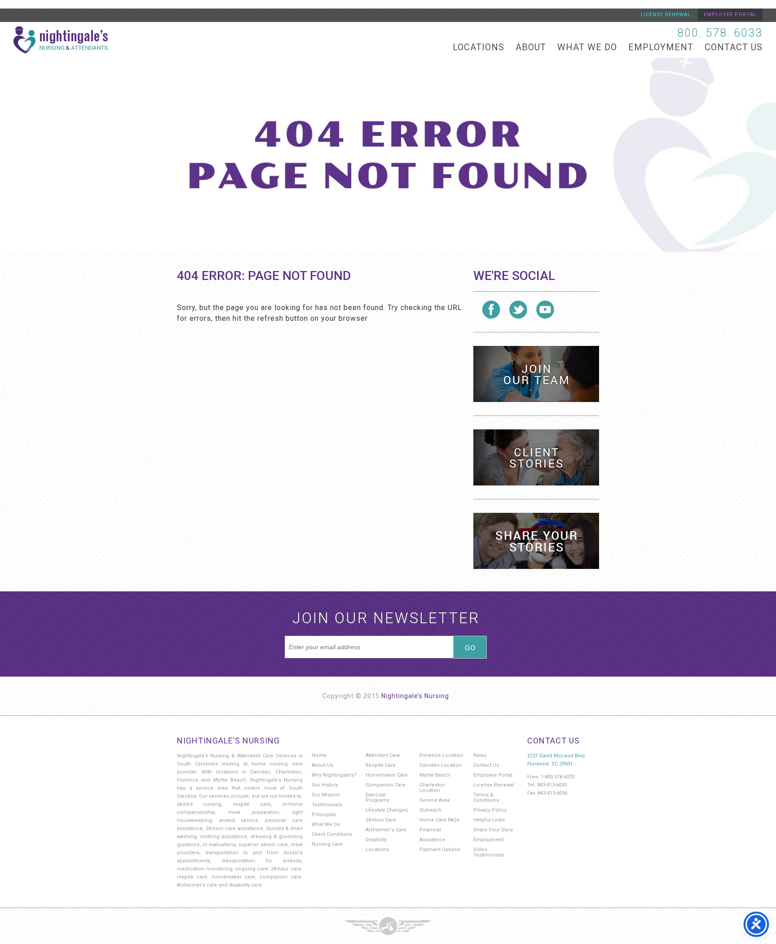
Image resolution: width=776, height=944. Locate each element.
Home (319, 755)
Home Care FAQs (439, 820)
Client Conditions (332, 834)
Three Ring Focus (388, 926)
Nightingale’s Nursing (415, 695)
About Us (322, 765)
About (531, 47)
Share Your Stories (536, 541)
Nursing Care (327, 844)
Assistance (432, 840)
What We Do (587, 47)
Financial (430, 830)
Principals (324, 814)
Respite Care (381, 765)
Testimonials (327, 805)
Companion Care (386, 785)
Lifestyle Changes (387, 810)
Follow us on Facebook (491, 310)
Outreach (430, 810)
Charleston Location (432, 787)
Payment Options (439, 849)
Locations (478, 47)
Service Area (434, 800)
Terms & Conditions (486, 797)
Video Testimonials (488, 852)
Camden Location (440, 765)
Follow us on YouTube (545, 310)
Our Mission (326, 795)
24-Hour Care (381, 820)
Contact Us (734, 47)
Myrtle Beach (434, 775)
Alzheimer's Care (386, 830)
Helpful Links (489, 820)
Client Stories (536, 457)
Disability (376, 840)
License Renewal (666, 14)
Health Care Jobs (536, 374)
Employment (660, 47)
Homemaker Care (387, 775)
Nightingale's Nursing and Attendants (60, 40)
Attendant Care (383, 755)
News (479, 755)
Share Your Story (493, 830)
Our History (325, 785)
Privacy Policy (490, 810)
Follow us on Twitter (518, 310)
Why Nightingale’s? (334, 775)
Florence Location (441, 755)
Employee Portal (730, 14)
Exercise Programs (377, 797)
